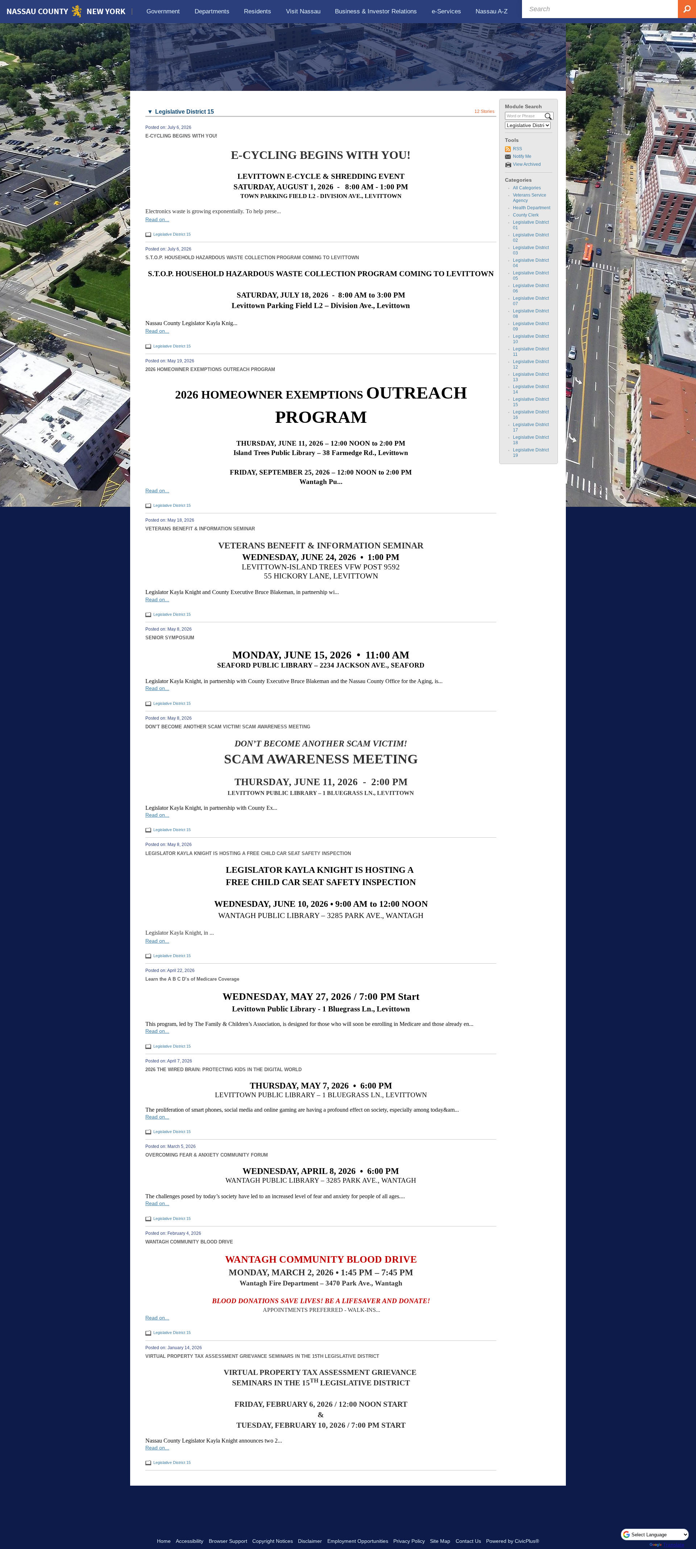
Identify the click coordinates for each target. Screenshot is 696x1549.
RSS (517, 149)
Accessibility (189, 1541)
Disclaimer (310, 1541)
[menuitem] (163, 11)
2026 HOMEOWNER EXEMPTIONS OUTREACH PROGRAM (210, 369)
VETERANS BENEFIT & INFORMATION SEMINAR (200, 528)
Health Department (531, 208)
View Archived (527, 164)
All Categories (527, 188)
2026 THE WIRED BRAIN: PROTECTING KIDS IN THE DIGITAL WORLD (223, 1069)
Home (164, 1541)
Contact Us (468, 1541)
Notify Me (522, 156)
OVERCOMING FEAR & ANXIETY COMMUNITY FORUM (206, 1155)
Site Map (440, 1541)
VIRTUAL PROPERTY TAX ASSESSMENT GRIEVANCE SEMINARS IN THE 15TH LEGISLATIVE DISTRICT (262, 1356)
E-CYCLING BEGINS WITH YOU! (181, 136)
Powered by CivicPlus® (512, 1541)
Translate (673, 1545)
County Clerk (526, 215)
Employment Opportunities (357, 1541)
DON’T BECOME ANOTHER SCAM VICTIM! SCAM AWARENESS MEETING (227, 726)
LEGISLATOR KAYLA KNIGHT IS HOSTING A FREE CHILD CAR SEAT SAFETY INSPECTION (248, 853)
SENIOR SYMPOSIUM (169, 637)
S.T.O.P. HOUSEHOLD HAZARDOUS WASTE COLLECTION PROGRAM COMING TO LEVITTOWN (252, 257)
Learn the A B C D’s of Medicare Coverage (192, 979)
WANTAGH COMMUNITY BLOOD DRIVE (189, 1242)
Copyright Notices (272, 1541)
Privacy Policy (409, 1541)
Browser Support (228, 1541)
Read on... (157, 219)
